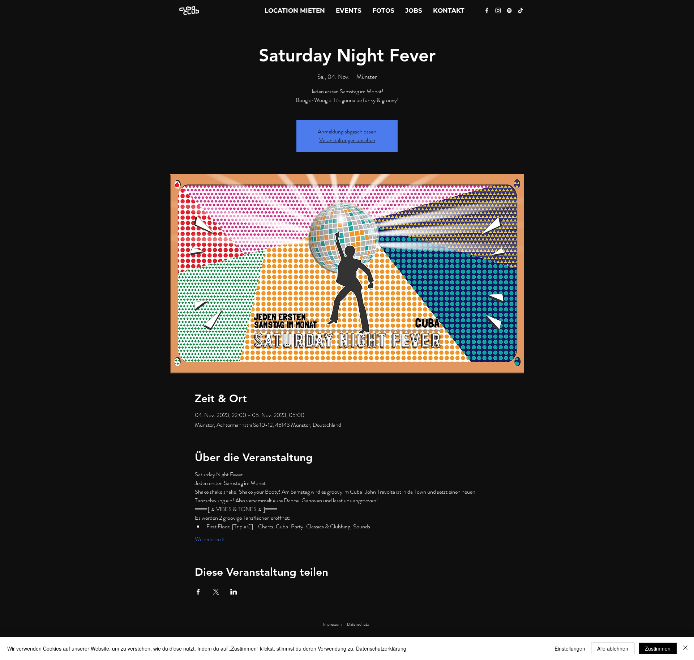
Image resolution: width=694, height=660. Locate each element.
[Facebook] (486, 10)
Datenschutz (358, 624)
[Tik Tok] (520, 10)
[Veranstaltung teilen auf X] (216, 592)
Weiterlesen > (209, 539)
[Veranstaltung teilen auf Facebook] (198, 592)
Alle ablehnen (612, 648)
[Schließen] (685, 648)
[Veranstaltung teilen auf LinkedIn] (233, 592)
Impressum (332, 624)
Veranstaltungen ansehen (347, 140)
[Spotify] (509, 10)
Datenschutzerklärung (381, 648)
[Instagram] (498, 10)
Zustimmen (658, 648)
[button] (449, 10)
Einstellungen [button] (569, 648)
